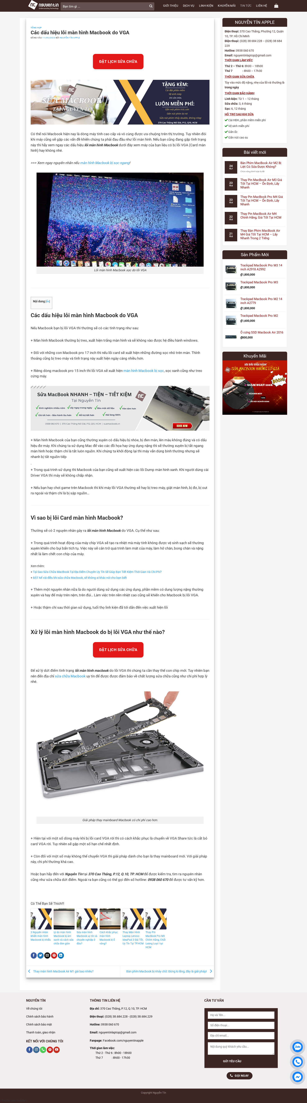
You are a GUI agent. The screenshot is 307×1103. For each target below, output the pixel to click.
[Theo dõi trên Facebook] (29, 1050)
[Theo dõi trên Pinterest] (50, 1050)
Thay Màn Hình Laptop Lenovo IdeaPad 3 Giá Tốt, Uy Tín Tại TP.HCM (133, 938)
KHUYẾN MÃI (227, 6)
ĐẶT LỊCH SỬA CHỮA (118, 61)
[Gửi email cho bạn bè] (47, 955)
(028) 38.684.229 (141, 1016)
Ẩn (47, 301)
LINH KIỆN (206, 6)
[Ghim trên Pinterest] (54, 955)
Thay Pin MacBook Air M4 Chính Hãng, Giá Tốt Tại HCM (260, 215)
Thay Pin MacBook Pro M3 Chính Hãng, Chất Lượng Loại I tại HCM (156, 940)
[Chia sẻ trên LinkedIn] (61, 955)
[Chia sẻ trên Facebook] (34, 955)
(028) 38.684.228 (116, 1016)
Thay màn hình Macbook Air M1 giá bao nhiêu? (63, 971)
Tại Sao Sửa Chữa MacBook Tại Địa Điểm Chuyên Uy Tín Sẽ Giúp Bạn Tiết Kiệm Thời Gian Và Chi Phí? (97, 572)
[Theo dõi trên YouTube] (56, 1050)
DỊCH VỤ (188, 6)
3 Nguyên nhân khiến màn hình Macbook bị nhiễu (41, 936)
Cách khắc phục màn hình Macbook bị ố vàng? (109, 938)
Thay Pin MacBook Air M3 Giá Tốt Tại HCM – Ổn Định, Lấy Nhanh (261, 183)
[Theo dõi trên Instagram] (36, 1050)
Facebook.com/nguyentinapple (123, 1040)
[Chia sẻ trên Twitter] (40, 955)
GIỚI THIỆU (170, 6)
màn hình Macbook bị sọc (143, 371)
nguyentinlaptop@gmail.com (117, 1032)
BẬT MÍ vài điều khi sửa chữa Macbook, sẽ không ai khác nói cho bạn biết (80, 578)
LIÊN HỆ (261, 6)
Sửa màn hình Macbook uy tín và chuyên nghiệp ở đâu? (87, 938)
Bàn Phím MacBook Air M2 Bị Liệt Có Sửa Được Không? (260, 165)
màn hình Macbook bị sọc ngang (104, 163)
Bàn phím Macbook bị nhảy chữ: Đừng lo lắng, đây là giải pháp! (167, 971)
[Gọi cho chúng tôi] (43, 1050)
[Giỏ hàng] (276, 6)
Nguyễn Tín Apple (70, 38)
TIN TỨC (245, 6)
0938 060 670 (110, 1024)
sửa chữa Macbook (70, 676)
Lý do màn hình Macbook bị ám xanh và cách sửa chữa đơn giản (64, 938)
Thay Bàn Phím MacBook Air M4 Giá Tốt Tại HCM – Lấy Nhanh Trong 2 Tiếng (260, 234)
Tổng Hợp (36, 28)
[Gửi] (151, 6)
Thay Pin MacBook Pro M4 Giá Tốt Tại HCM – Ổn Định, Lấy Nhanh (261, 200)
